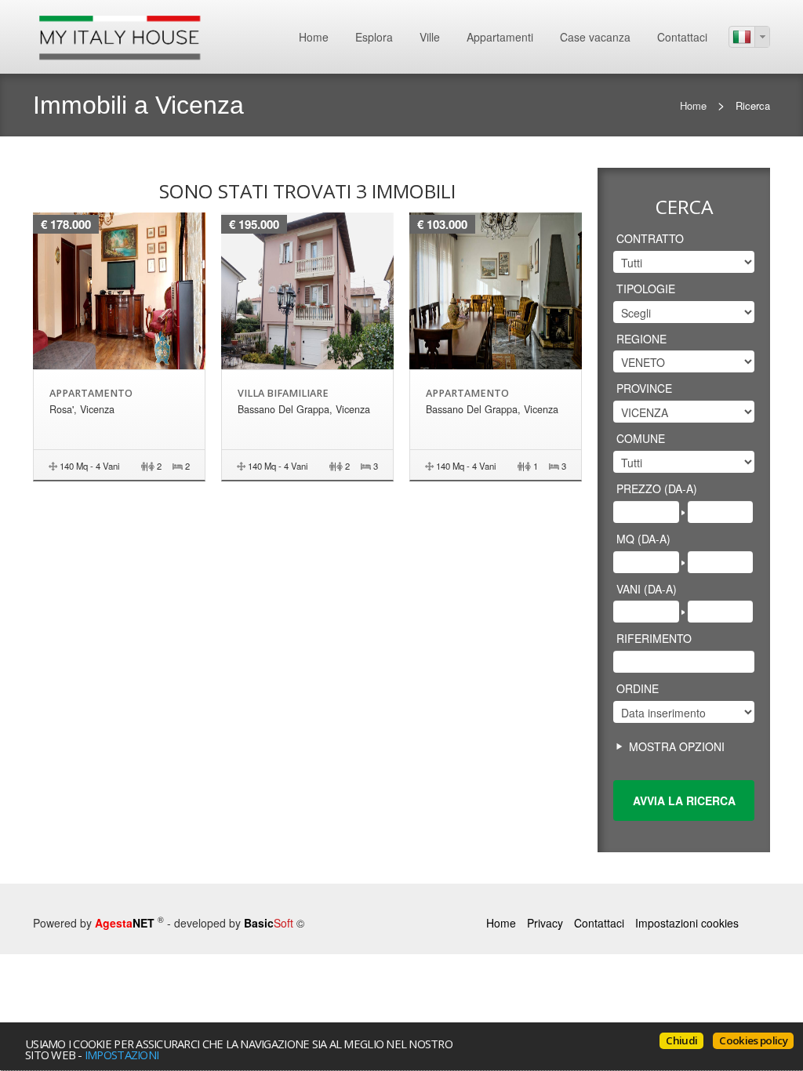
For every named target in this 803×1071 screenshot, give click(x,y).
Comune (640, 438)
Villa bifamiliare (283, 393)
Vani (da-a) (646, 589)
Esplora (374, 37)
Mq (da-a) (643, 538)
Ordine (637, 688)
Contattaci (682, 37)
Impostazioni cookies (687, 923)
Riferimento (654, 638)
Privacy (545, 923)
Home (314, 37)
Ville (430, 37)
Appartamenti (500, 37)
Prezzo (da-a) (656, 488)
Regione (641, 339)
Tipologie (645, 288)
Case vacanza (595, 37)
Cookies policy (753, 1040)
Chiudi (681, 1040)
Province (644, 388)
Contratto (650, 238)
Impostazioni (121, 1054)
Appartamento (91, 393)
